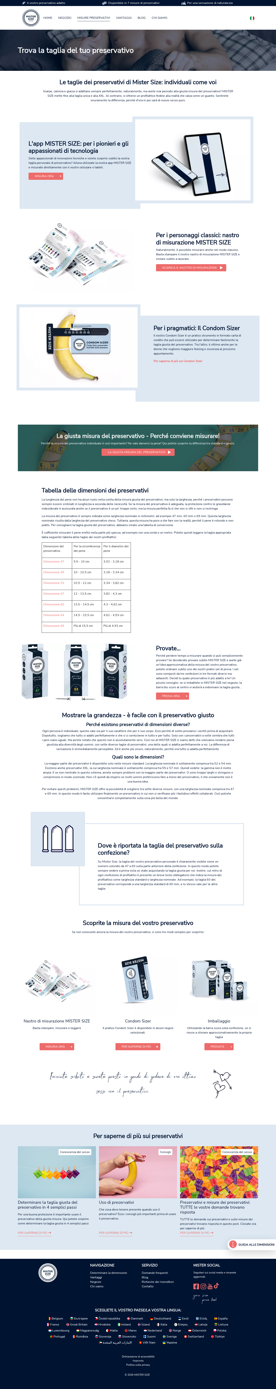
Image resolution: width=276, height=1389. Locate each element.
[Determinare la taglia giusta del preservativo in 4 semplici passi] (57, 1172)
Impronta (138, 1361)
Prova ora (171, 696)
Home (47, 18)
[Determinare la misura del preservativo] (233, 1244)
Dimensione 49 (53, 572)
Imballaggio (219, 1021)
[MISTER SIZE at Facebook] (196, 1286)
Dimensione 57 (53, 594)
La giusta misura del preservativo (136, 452)
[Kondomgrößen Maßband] (76, 253)
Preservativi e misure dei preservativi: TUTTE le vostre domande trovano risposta (215, 1207)
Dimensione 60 (53, 604)
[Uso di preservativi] (138, 1172)
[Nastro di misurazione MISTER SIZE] (57, 980)
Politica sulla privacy (138, 1365)
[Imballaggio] (219, 980)
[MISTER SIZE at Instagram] (203, 1286)
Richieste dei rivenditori (158, 1282)
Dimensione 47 (53, 562)
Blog (142, 18)
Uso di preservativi (116, 1202)
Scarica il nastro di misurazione (189, 268)
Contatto (148, 1286)
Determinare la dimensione (108, 1273)
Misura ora (44, 176)
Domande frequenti (155, 1273)
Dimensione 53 (53, 583)
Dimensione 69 (53, 626)
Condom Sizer (138, 1021)
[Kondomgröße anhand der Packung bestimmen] (76, 674)
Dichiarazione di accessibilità (138, 1356)
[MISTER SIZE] (47, 1272)
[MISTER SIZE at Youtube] (210, 1286)
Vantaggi (124, 18)
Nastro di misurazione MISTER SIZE (57, 1021)
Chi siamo (159, 18)
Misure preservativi (93, 18)
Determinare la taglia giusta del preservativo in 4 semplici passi (48, 1205)
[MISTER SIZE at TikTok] (216, 1286)
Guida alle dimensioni (256, 1245)
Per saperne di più (33, 1233)
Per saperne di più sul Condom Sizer (178, 361)
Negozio (64, 18)
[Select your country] (252, 17)
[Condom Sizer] (78, 347)
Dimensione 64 (53, 615)
